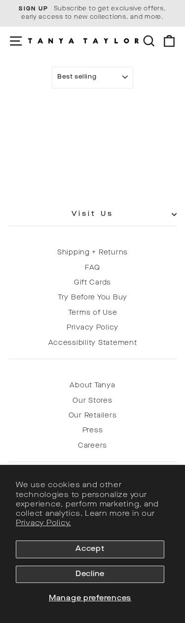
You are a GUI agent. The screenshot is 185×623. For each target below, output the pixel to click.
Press (92, 430)
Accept (89, 549)
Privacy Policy (92, 328)
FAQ (92, 268)
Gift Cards (92, 283)
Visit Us (92, 214)
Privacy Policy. (43, 523)
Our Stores (92, 401)
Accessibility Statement (92, 343)
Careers (92, 446)
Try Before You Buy (92, 297)
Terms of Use (92, 313)
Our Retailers (93, 416)
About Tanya (92, 385)
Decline (90, 574)
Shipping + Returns (92, 252)
